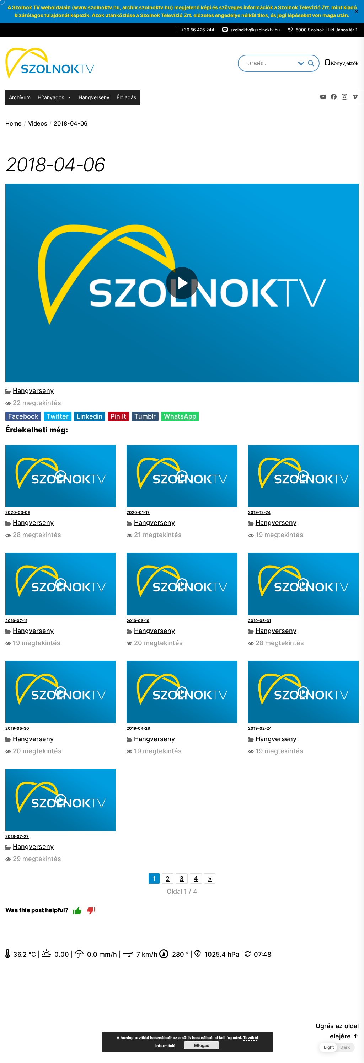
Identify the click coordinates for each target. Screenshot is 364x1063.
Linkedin (89, 416)
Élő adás (126, 97)
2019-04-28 (138, 728)
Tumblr (145, 416)
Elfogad (201, 1045)
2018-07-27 (17, 836)
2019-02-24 (260, 728)
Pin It (118, 416)
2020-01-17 (138, 512)
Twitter (58, 416)
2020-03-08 (17, 512)
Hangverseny (94, 97)
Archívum (20, 97)
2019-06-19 (138, 620)
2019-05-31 (259, 620)
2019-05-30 (17, 728)
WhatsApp (180, 416)
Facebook (23, 416)
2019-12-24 (259, 512)
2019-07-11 (16, 620)
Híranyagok (51, 97)
